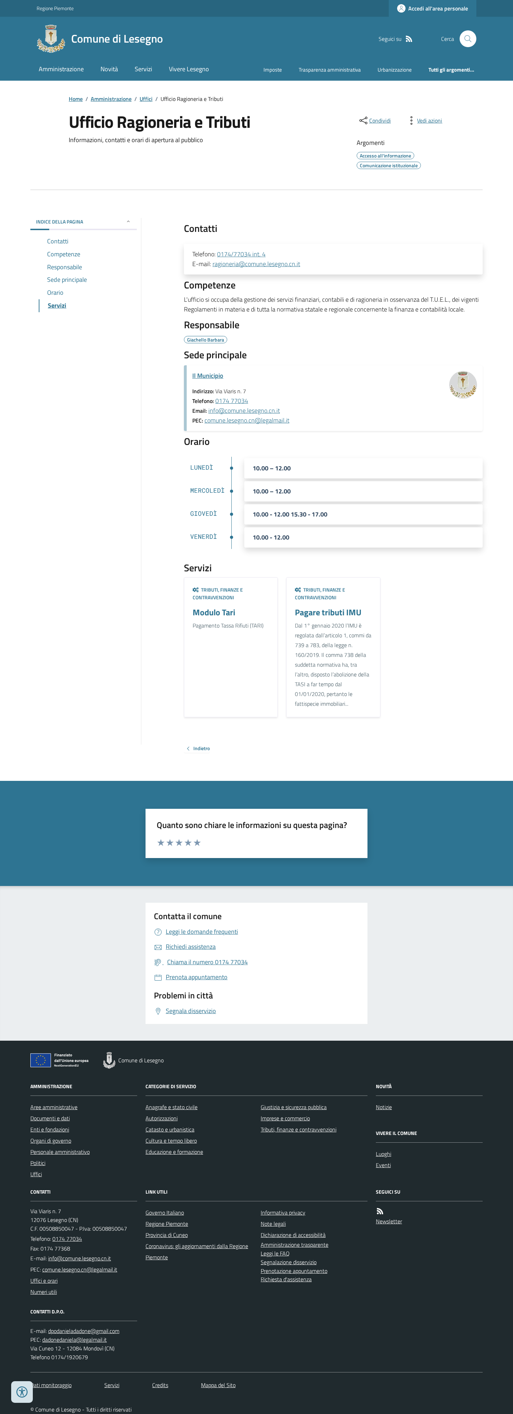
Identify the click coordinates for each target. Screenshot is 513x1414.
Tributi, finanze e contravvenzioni (298, 1129)
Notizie (384, 1107)
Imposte (272, 70)
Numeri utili (43, 1292)
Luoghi (383, 1154)
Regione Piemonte (55, 8)
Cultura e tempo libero (171, 1140)
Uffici (146, 99)
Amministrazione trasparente (294, 1244)
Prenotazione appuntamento (294, 1271)
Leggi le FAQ (275, 1253)
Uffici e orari (44, 1280)
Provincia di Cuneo (167, 1235)
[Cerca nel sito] (465, 38)
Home (76, 99)
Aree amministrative (53, 1107)
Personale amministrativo (60, 1152)
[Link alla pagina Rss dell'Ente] (380, 1211)
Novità (109, 69)
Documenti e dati (50, 1118)
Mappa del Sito (218, 1385)
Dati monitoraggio (51, 1385)
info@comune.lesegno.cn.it (244, 410)
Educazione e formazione (174, 1152)
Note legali (273, 1223)
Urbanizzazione (395, 70)
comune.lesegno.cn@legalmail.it (247, 420)
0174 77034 (231, 400)
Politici (37, 1163)
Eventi (383, 1165)
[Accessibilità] (22, 1392)
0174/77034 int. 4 (241, 254)
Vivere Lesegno (189, 69)
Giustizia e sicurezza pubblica (294, 1107)
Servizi (143, 69)
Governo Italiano (165, 1212)
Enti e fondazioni (49, 1129)
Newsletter (389, 1221)
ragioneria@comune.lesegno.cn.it (256, 264)
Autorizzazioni (162, 1118)
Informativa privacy (283, 1212)
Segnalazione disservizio (289, 1262)
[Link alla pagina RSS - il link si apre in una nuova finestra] (409, 39)
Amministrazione (61, 69)
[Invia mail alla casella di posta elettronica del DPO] (83, 1331)
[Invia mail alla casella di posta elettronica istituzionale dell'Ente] (79, 1258)
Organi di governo (50, 1140)
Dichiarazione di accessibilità (293, 1235)
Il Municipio (207, 375)
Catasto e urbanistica (170, 1129)
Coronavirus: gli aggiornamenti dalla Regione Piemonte (197, 1251)
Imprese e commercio (285, 1118)
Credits (160, 1385)
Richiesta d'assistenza (286, 1279)
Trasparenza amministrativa (330, 70)
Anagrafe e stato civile (172, 1107)
